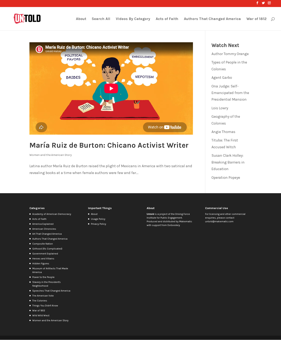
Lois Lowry (219, 108)
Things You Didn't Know (45, 305)
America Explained (42, 223)
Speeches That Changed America (51, 290)
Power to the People (43, 277)
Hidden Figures (40, 263)
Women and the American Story (50, 155)
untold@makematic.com (219, 221)
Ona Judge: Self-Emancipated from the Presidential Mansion (230, 93)
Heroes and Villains (43, 258)
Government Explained (45, 253)
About (81, 19)
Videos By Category (133, 19)
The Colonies (39, 300)
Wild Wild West (40, 315)
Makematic (185, 221)
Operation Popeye (225, 177)
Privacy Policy (98, 223)
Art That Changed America (47, 233)
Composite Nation (42, 243)
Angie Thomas (223, 131)
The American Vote (43, 295)
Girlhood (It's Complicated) (47, 248)
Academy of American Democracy (51, 214)
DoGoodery (173, 225)
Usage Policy (98, 219)
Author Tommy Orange (230, 54)
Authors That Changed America (212, 19)
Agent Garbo (221, 77)
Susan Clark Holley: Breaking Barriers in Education (228, 162)
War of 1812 (256, 19)
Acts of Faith (167, 19)
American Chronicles (44, 228)
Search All (101, 19)
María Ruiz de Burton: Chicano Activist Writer (108, 145)
